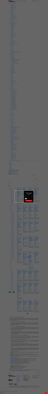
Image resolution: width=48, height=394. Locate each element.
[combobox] (26, 198)
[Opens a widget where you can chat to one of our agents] (45, 393)
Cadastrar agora (28, 200)
